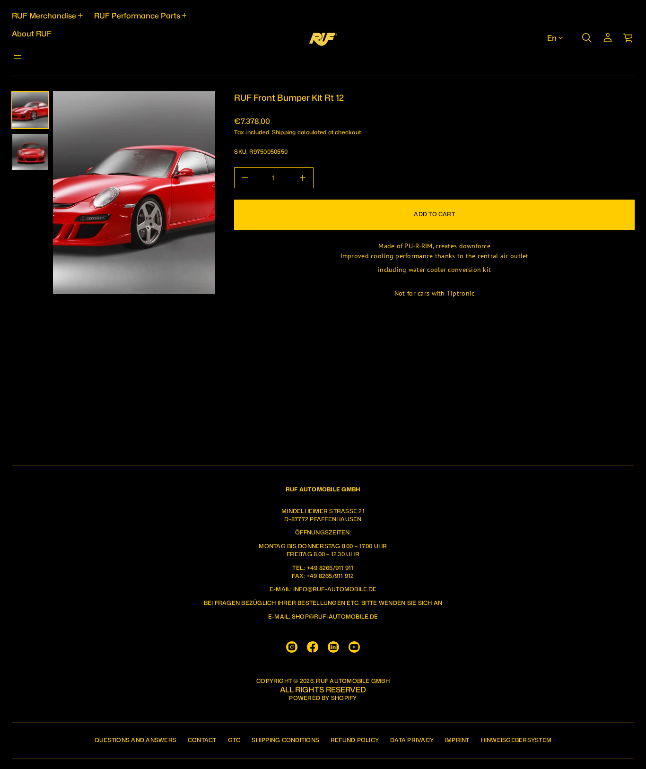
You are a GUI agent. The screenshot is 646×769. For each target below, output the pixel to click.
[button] (586, 37)
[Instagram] (291, 647)
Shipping (284, 132)
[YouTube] (354, 647)
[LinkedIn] (333, 647)
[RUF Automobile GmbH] (323, 37)
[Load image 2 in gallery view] (30, 152)
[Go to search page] (586, 37)
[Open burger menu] (17, 57)
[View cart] (628, 37)
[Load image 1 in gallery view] (30, 110)
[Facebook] (312, 647)
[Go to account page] (607, 37)
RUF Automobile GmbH (353, 681)
